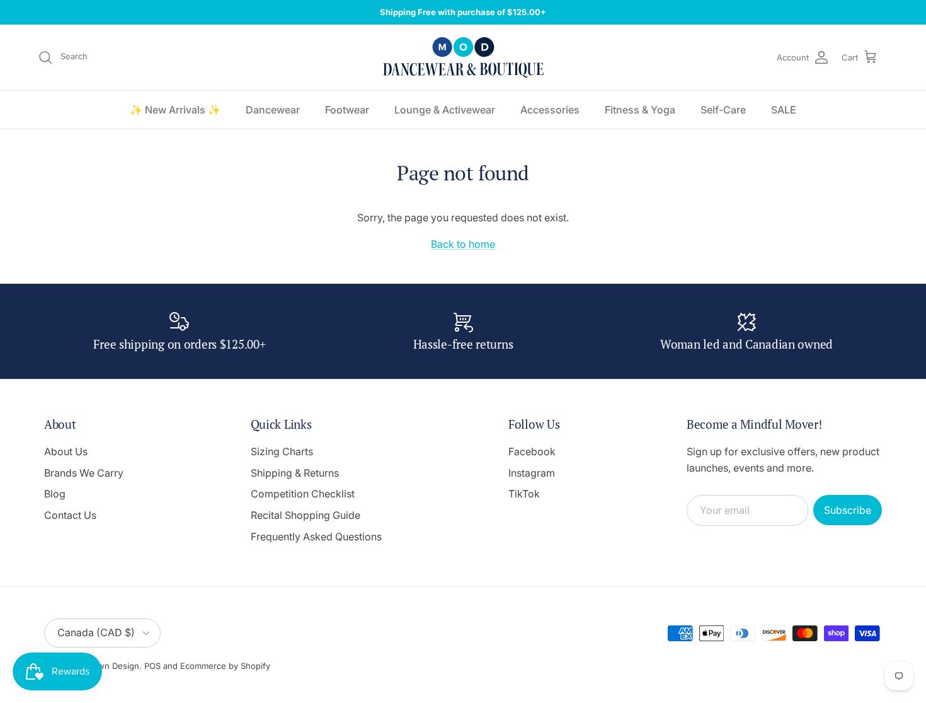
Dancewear (273, 109)
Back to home (463, 244)
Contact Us (70, 515)
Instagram (531, 473)
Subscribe (847, 510)
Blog (55, 493)
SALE (783, 109)
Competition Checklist (303, 493)
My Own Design (108, 666)
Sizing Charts (282, 451)
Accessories (550, 109)
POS (152, 666)
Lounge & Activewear (444, 109)
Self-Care (723, 109)
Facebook (532, 451)
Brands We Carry (83, 473)
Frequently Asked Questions (316, 536)
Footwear (347, 109)
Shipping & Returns (295, 473)
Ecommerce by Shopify (225, 666)
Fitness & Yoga (640, 109)
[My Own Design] (463, 57)
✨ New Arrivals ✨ (175, 109)
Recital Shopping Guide (305, 515)
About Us (66, 451)
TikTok (524, 493)
